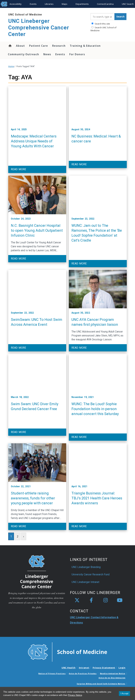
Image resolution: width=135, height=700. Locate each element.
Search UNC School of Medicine (103, 29)
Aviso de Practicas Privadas (82, 673)
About (20, 46)
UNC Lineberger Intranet (85, 582)
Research (59, 46)
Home (10, 46)
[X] (77, 600)
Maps (64, 3)
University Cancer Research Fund (90, 574)
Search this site (102, 23)
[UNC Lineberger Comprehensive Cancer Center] (36, 571)
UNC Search (128, 3)
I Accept (124, 693)
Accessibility (16, 3)
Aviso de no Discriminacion (112, 678)
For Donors (77, 54)
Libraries (49, 3)
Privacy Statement (104, 667)
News (47, 54)
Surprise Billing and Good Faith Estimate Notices (101, 684)
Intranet (84, 667)
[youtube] (120, 600)
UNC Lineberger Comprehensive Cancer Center (38, 27)
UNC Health (69, 667)
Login (122, 667)
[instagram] (105, 600)
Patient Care (38, 46)
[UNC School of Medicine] (67, 651)
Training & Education (85, 46)
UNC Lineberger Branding (86, 567)
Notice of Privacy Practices (52, 673)
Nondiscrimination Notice (112, 673)
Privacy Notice (75, 695)
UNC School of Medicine (25, 14)
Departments (82, 3)
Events (33, 3)
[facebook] (91, 600)
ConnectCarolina (105, 3)
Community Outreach (23, 54)
